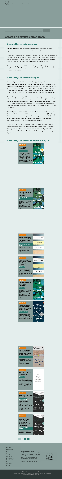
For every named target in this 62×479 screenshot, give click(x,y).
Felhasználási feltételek (10, 462)
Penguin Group (23, 151)
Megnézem (22, 144)
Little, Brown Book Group (24, 245)
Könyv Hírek (9, 449)
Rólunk (8, 465)
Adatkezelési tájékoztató (10, 459)
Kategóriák (29, 3)
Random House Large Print (24, 198)
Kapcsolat (9, 456)
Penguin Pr (22, 266)
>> (28, 439)
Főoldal (13, 3)
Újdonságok (20, 3)
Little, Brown (23, 399)
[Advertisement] (31, 16)
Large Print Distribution (25, 357)
